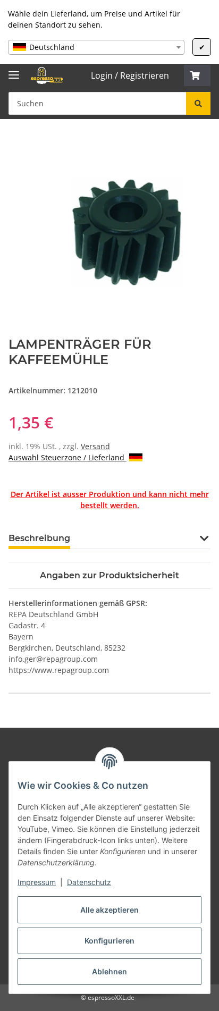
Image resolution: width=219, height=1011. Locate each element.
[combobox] (96, 47)
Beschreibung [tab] (39, 538)
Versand (95, 446)
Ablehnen (109, 971)
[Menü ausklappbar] (14, 70)
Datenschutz (89, 882)
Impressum (37, 882)
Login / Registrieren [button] (130, 75)
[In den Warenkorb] (17, 142)
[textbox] (96, 47)
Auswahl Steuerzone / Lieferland (68, 457)
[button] (197, 75)
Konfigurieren (109, 940)
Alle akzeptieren (109, 909)
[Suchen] (198, 103)
